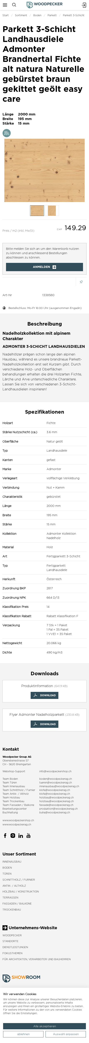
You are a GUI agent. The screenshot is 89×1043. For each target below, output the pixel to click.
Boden (37, 15)
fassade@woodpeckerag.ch (56, 805)
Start (5, 15)
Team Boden (10, 778)
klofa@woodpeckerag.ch (54, 790)
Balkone (29, 805)
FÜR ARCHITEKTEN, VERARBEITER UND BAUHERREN (36, 959)
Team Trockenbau (13, 801)
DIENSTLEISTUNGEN (15, 947)
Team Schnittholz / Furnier (18, 790)
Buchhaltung (10, 812)
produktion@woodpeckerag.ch (58, 808)
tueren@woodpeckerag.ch (55, 782)
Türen (6, 873)
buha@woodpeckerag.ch (54, 812)
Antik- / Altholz (14, 885)
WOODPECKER (12, 935)
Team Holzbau (11, 797)
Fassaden (15, 805)
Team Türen (9, 782)
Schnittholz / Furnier (18, 879)
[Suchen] (14, 5)
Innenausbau (11, 861)
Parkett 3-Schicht (73, 15)
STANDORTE (10, 941)
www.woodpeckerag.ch (16, 824)
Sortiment (21, 15)
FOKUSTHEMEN (12, 953)
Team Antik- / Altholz (15, 793)
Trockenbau (11, 909)
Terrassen (10, 897)
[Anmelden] (84, 5)
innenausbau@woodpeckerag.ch (59, 786)
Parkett (52, 15)
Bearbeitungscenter (14, 808)
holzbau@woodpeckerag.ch (56, 797)
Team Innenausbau (13, 786)
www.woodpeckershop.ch (18, 820)
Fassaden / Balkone (17, 903)
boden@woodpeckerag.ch (55, 778)
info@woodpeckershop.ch (55, 771)
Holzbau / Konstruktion (20, 891)
